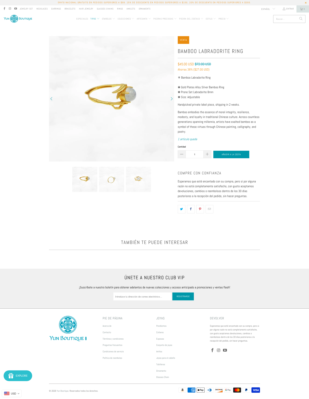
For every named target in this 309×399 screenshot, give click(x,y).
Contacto (107, 332)
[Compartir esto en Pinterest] (200, 209)
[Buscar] (300, 19)
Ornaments (145, 8)
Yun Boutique (62, 390)
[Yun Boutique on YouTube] (15, 9)
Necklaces (42, 8)
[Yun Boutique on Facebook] (4, 9)
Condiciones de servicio (113, 351)
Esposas (160, 338)
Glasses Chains (105, 8)
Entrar (290, 8)
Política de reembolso (112, 357)
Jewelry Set (26, 8)
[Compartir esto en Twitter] (181, 209)
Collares (160, 332)
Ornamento (161, 370)
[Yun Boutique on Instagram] (9, 9)
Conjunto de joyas (164, 345)
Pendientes (161, 325)
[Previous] (52, 98)
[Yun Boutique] (18, 19)
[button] (95, 19)
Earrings (56, 8)
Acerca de (107, 325)
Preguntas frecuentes (112, 345)
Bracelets (70, 8)
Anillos (159, 351)
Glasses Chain (162, 377)
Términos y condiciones (113, 338)
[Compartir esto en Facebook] (191, 209)
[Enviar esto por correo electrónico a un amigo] (209, 209)
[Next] (171, 98)
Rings (120, 8)
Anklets (131, 8)
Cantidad (182, 146)
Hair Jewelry (86, 8)
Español (266, 9)
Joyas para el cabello (165, 357)
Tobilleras (160, 364)
